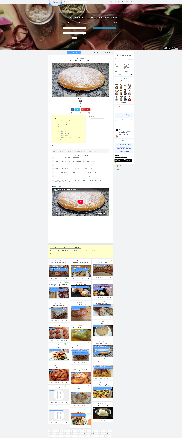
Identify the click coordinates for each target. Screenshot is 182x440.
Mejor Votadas (108, 52)
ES (54, 4)
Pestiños (58, 367)
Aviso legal (118, 170)
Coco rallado (53, 252)
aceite (116, 64)
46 (89, 433)
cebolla (116, 71)
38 (70, 433)
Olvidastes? (84, 34)
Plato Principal (102, 361)
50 (98, 433)
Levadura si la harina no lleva (126, 65)
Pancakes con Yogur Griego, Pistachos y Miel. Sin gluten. (58, 347)
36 (65, 433)
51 (100, 433)
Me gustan (129, 55)
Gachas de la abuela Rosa (80, 390)
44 (84, 433)
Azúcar (76, 250)
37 (68, 433)
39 (72, 433)
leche (116, 63)
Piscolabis (58, 282)
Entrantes (102, 260)
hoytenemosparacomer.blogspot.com (60, 186)
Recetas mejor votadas (120, 166)
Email (124, 110)
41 (77, 433)
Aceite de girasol (54, 250)
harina (124, 69)
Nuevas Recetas (99, 52)
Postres (102, 281)
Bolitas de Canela (58, 326)
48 (93, 433)
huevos (124, 61)
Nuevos (122, 80)
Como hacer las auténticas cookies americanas (80, 411)
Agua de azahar (66, 250)
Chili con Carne (58, 387)
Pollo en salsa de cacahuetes (101, 363)
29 (49, 433)
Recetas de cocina (55, 3)
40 (75, 433)
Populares (119, 55)
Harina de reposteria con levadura (126, 67)
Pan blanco (102, 323)
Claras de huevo (90, 250)
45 (86, 433)
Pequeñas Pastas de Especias (80, 347)
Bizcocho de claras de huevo (80, 61)
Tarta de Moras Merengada (58, 305)
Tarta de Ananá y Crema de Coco (80, 327)
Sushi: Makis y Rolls (102, 262)
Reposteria (81, 58)
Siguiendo (127, 80)
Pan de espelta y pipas (80, 304)
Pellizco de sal (118, 66)
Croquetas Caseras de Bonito (101, 303)
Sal (63, 255)
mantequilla (125, 71)
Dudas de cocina (119, 168)
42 (79, 433)
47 (91, 433)
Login (66, 1)
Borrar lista (121, 110)
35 (63, 433)
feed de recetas (124, 162)
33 (58, 433)
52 (103, 433)
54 (107, 433)
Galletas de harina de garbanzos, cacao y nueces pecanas (125, 129)
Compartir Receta (74, 52)
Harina (64, 252)
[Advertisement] (80, 231)
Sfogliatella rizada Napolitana (80, 284)
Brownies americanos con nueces (102, 283)
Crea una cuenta (98, 28)
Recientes (124, 55)
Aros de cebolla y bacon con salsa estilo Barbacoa (58, 285)
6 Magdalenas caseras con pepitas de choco (58, 263)
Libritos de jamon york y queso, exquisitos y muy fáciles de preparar (80, 369)
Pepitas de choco (126, 63)
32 (56, 433)
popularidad (128, 74)
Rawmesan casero (124, 134)
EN (56, 4)
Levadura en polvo (78, 252)
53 (105, 433)
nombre (122, 74)
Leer (53, 278)
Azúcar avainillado (119, 69)
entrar (74, 37)
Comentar (84, 112)
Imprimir (128, 110)
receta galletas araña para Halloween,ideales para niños (102, 384)
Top (119, 80)
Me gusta (75, 112)
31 (54, 433)
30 (51, 433)
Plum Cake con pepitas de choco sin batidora (80, 263)
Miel (87, 252)
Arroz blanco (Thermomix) (102, 405)
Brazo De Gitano (58, 408)
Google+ (117, 169)
